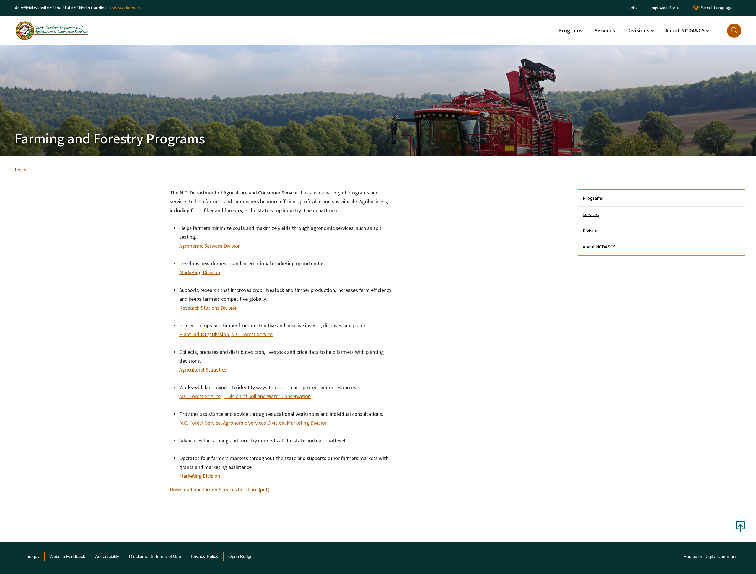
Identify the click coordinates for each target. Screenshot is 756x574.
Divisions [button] (638, 31)
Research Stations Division (208, 308)
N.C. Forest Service (252, 334)
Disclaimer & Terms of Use (155, 556)
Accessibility (107, 556)
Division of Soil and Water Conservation (267, 396)
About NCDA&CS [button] (685, 31)
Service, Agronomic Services (236, 423)
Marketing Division (199, 272)
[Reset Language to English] (696, 8)
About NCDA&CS (599, 247)
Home (20, 170)
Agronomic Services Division (210, 246)
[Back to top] (740, 526)
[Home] (52, 24)
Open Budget (241, 556)
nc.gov (33, 556)
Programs (570, 31)
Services (604, 31)
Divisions (592, 231)
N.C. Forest (192, 423)
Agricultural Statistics (203, 370)
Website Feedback (67, 556)
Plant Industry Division (204, 334)
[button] (734, 31)
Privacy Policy (205, 556)
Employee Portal (664, 8)
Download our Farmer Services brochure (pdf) (220, 489)
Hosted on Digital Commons (710, 556)
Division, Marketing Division (297, 423)
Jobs (633, 8)
